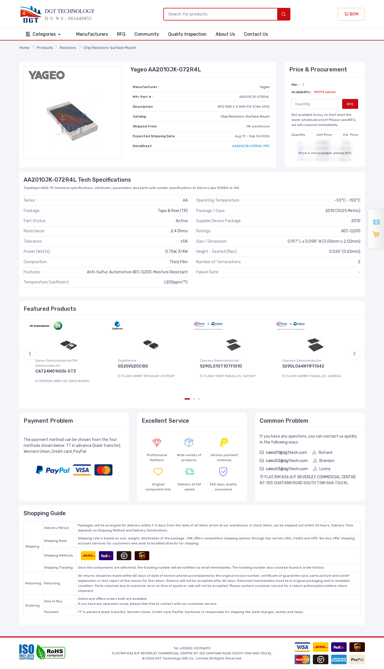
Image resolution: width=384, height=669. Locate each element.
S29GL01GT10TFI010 (221, 366)
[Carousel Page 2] (194, 399)
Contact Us (256, 34)
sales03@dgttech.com (287, 469)
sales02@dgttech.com (287, 460)
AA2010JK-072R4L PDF (251, 146)
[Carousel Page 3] (199, 399)
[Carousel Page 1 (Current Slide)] (187, 399)
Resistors (68, 48)
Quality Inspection (187, 34)
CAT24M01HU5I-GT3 (55, 371)
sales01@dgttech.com (286, 452)
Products (45, 48)
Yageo (265, 87)
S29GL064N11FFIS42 (303, 366)
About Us (225, 34)
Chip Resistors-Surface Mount (109, 48)
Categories (45, 34)
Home (24, 48)
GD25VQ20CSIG (133, 366)
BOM (353, 14)
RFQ (121, 34)
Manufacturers (92, 34)
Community (146, 34)
